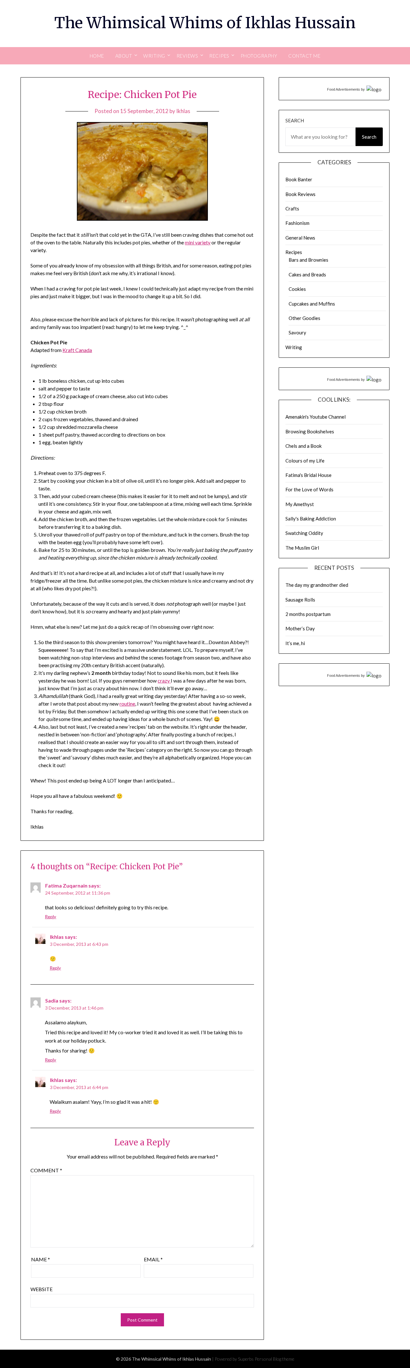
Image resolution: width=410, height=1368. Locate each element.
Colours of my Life (304, 460)
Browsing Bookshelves (309, 431)
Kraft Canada (77, 350)
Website (41, 1289)
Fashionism (297, 223)
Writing (293, 347)
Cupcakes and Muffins (312, 304)
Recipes (293, 252)
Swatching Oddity (304, 533)
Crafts (292, 208)
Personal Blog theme (274, 1359)
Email (153, 1259)
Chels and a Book (303, 446)
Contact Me (304, 56)
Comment (46, 1170)
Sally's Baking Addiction (310, 518)
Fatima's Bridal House (308, 475)
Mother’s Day (300, 628)
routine (127, 703)
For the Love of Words (309, 489)
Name (40, 1259)
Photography (259, 56)
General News (300, 238)
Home (97, 56)
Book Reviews (300, 194)
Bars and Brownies (308, 260)
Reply (50, 916)
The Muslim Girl (302, 548)
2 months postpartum (308, 614)
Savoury (297, 332)
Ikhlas (183, 111)
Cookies (297, 289)
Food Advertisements (343, 89)
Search (294, 120)
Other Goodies (304, 318)
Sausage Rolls (300, 599)
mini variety (197, 242)
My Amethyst (299, 504)
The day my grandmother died (316, 585)
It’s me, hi (295, 643)
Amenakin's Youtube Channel (315, 417)
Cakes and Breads (307, 274)
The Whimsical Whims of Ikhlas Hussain (205, 22)
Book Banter (298, 179)
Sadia (51, 1000)
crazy (164, 680)
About (123, 56)
